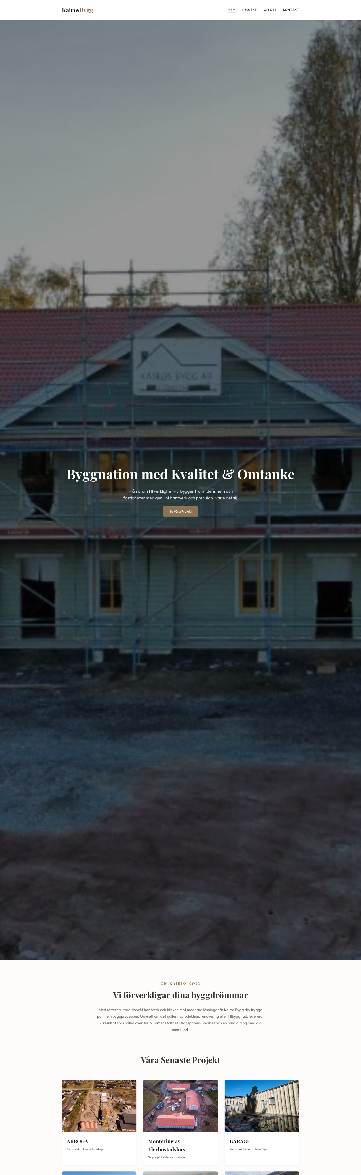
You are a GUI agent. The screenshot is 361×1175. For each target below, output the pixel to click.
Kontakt (291, 10)
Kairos (77, 10)
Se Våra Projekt (180, 511)
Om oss (270, 10)
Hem (232, 10)
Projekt (249, 10)
